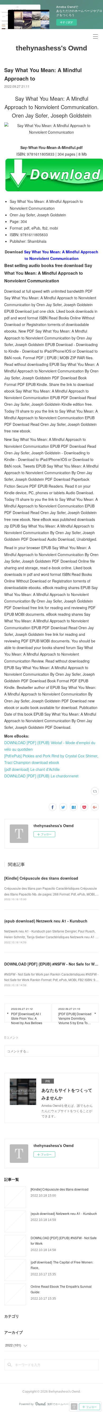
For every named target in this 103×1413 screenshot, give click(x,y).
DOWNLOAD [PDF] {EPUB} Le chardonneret (41, 775)
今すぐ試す (66, 22)
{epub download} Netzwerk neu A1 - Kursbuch (45, 921)
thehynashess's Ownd (51, 48)
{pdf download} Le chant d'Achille (32, 769)
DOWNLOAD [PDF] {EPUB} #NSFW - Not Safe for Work (52, 964)
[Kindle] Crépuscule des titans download (41, 878)
